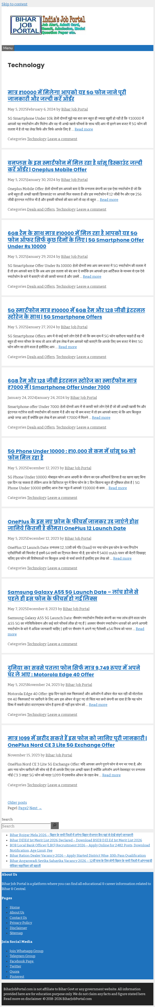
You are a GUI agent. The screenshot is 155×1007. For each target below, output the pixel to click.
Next (35, 808)
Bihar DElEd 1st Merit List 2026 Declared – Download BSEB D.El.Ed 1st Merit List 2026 (76, 840)
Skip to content (14, 4)
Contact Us (18, 918)
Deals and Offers (41, 209)
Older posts (17, 802)
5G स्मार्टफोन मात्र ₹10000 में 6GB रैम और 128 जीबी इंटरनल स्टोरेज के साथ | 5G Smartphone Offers (76, 314)
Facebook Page (22, 961)
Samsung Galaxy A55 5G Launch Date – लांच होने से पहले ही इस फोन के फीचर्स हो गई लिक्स (73, 595)
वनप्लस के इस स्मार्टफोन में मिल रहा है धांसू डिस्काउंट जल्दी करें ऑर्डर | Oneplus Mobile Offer (75, 166)
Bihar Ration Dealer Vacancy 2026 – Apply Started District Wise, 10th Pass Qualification (78, 855)
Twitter (15, 966)
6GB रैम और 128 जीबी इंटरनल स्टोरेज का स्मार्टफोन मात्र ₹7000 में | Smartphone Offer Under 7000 (72, 384)
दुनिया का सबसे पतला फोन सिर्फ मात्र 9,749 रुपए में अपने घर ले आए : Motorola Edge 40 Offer (74, 671)
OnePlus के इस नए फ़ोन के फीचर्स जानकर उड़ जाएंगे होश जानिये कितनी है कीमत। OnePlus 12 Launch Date (73, 525)
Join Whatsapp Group (26, 951)
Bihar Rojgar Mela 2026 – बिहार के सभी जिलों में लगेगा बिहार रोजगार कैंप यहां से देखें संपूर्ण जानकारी (71, 835)
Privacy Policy (21, 923)
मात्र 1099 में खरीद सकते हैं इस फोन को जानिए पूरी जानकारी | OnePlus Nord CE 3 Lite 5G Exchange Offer (77, 742)
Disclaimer (18, 928)
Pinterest (17, 977)
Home (15, 907)
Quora (14, 971)
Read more (84, 129)
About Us (17, 912)
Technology (37, 139)
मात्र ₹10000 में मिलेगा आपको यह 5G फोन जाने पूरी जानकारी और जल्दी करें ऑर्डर (67, 96)
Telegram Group (22, 956)
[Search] (55, 825)
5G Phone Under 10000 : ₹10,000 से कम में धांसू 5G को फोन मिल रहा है (72, 454)
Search (7, 819)
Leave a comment (62, 139)
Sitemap (16, 933)
